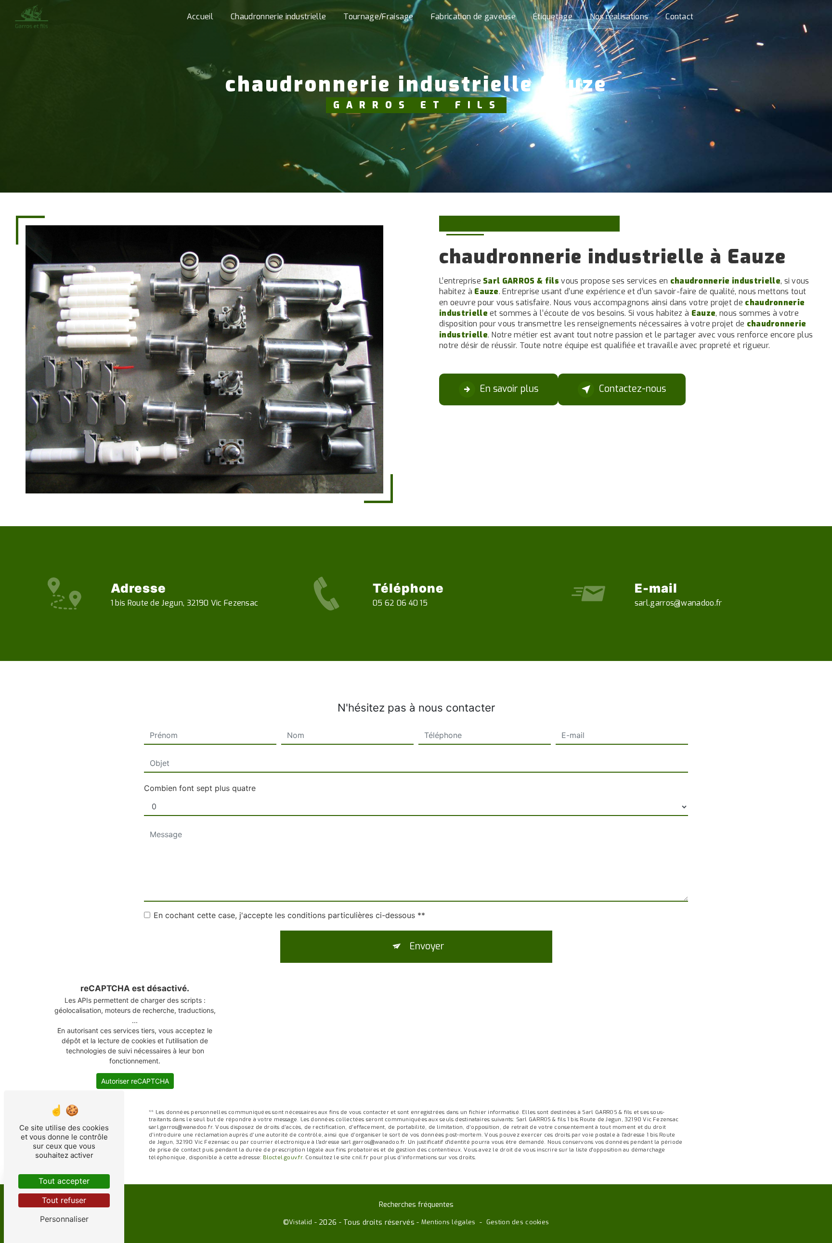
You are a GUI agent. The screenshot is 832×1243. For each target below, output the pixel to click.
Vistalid (300, 1222)
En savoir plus (509, 389)
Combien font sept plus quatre (200, 788)
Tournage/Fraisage (378, 17)
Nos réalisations (619, 17)
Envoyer (427, 946)
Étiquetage (552, 17)
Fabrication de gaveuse (473, 17)
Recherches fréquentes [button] (416, 1204)
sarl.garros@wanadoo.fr (678, 603)
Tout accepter (64, 1181)
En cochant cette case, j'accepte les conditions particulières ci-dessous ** (289, 915)
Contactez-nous (632, 389)
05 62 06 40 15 (400, 603)
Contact (679, 17)
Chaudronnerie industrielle (278, 17)
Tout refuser (64, 1200)
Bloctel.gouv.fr (282, 1157)
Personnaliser (64, 1219)
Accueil (200, 17)
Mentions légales (448, 1222)
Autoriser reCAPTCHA (135, 1081)
